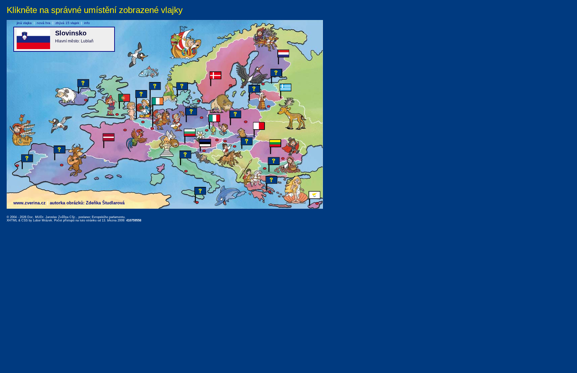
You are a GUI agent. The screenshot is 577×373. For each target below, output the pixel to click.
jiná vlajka (24, 23)
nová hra (43, 23)
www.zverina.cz (29, 202)
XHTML (12, 220)
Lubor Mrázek (42, 220)
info (87, 23)
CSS (24, 220)
